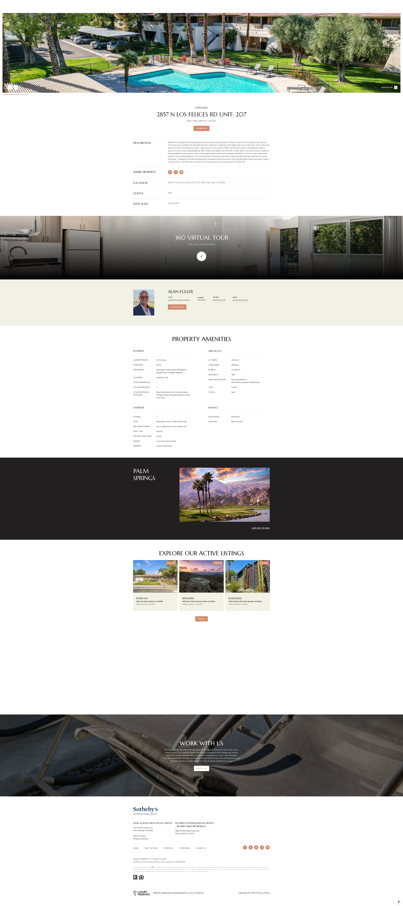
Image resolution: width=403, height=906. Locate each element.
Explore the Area (261, 528)
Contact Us (201, 848)
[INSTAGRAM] (245, 847)
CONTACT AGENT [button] (177, 307)
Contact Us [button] (201, 768)
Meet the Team (151, 848)
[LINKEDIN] (251, 847)
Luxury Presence (196, 893)
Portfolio (168, 848)
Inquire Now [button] (201, 128)
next (15, 87)
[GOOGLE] (268, 847)
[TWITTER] (262, 847)
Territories (184, 848)
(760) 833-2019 (219, 300)
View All (201, 619)
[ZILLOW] (256, 847)
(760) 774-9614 (139, 836)
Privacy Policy (263, 893)
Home (135, 848)
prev (10, 87)
